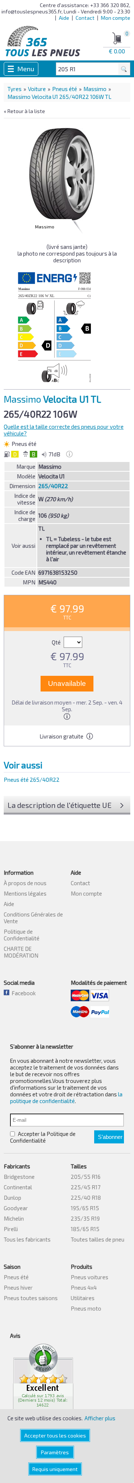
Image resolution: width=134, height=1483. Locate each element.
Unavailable (67, 683)
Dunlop (12, 1197)
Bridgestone (19, 1176)
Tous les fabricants (27, 1239)
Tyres (14, 88)
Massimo (94, 88)
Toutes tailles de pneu (97, 1239)
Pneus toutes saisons (31, 1298)
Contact (85, 18)
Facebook (22, 993)
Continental (18, 1187)
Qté (57, 642)
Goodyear (16, 1208)
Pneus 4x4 (84, 1287)
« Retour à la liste (24, 111)
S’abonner (110, 1137)
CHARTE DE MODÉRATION (21, 952)
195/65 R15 (85, 1208)
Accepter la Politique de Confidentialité (43, 1137)
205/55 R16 (85, 1176)
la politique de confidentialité (66, 1097)
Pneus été (64, 88)
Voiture (37, 88)
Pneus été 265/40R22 (32, 779)
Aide (64, 18)
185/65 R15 (85, 1229)
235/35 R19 (85, 1218)
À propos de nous (25, 883)
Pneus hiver (18, 1287)
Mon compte (115, 18)
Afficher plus (99, 1418)
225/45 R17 (85, 1187)
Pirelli (11, 1229)
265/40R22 (53, 486)
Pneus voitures (89, 1277)
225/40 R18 (86, 1197)
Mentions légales (25, 893)
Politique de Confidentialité (21, 935)
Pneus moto (86, 1308)
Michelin (14, 1218)
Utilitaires (83, 1298)
